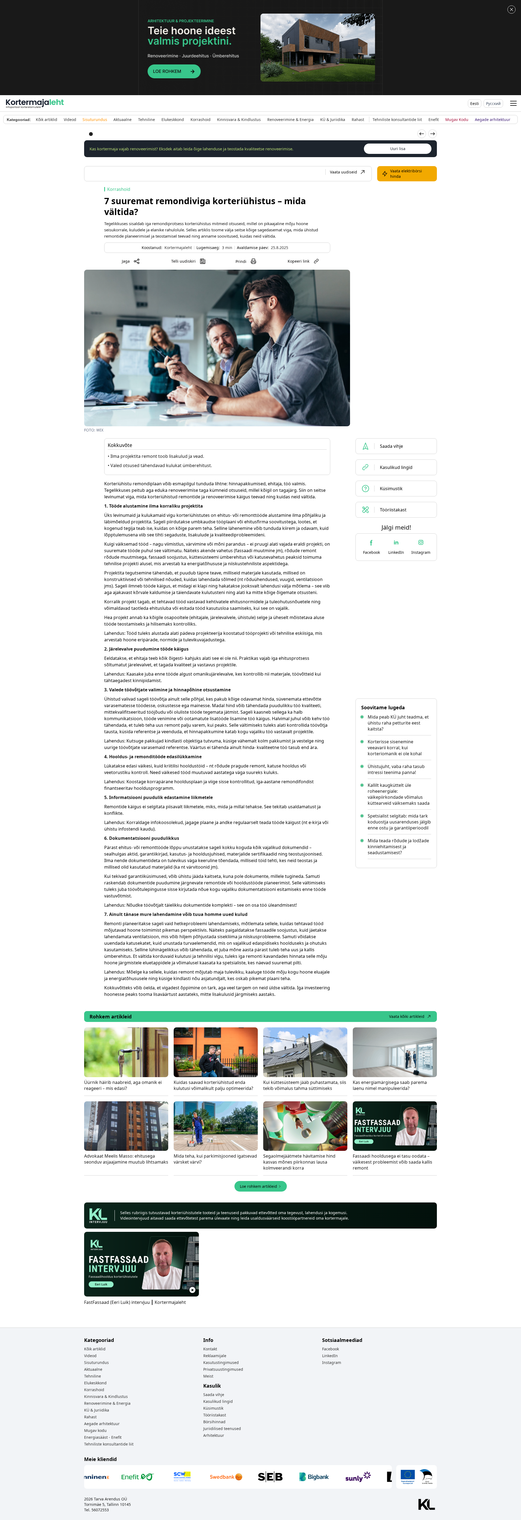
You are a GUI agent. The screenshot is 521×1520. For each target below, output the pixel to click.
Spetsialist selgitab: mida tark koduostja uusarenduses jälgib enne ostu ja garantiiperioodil (399, 822)
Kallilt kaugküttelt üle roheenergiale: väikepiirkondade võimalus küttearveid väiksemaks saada (399, 794)
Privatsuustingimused (223, 1369)
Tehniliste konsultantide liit (109, 1444)
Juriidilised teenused (222, 1428)
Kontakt (210, 1348)
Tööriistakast (214, 1415)
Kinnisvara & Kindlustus (106, 1396)
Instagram (331, 1362)
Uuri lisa (397, 148)
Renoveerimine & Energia (107, 1403)
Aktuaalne (93, 1369)
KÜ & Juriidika (96, 1410)
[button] (513, 103)
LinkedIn (330, 1355)
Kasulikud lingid (218, 1401)
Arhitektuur (213, 1435)
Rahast (90, 1416)
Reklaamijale (214, 1355)
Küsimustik (213, 1408)
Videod (90, 1355)
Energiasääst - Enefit (103, 1437)
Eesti (474, 103)
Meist (208, 1376)
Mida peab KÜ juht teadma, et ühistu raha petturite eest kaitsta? (398, 723)
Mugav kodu (95, 1430)
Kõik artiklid (95, 1348)
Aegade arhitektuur (102, 1423)
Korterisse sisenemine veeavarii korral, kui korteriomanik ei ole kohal (395, 748)
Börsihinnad (214, 1421)
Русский (493, 103)
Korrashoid (94, 1389)
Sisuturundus (96, 1362)
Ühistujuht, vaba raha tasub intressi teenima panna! (396, 769)
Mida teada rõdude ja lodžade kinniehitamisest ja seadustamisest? (398, 847)
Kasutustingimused (221, 1362)
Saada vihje (213, 1394)
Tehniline (92, 1376)
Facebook (330, 1348)
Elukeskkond (95, 1382)
